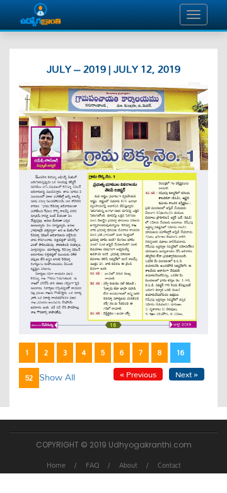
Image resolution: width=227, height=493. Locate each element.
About (128, 465)
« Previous (138, 374)
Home (56, 465)
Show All (57, 377)
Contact (169, 465)
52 (29, 378)
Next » (186, 374)
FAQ (92, 465)
